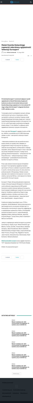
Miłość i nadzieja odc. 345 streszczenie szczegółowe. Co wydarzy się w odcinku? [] (20, 334)
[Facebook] (16, 386)
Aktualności (11, 41)
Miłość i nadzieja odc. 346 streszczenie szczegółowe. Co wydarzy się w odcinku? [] (20, 323)
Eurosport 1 (14, 131)
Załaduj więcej (16, 373)
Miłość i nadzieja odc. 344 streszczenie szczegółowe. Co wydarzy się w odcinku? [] (20, 345)
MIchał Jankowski (11, 52)
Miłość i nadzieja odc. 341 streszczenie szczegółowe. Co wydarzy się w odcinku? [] (20, 367)
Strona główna (5, 41)
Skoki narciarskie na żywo (9, 241)
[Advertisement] (16, 22)
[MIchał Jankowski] (3, 52)
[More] (22, 59)
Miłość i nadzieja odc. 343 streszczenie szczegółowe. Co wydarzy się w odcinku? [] (20, 356)
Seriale (13, 320)
